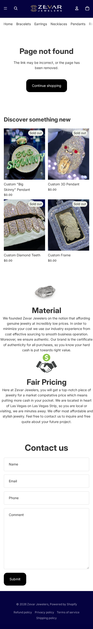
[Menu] (5, 8)
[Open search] (15, 8)
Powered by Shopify (63, 604)
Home (8, 24)
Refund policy (23, 612)
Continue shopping (46, 86)
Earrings (40, 24)
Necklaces (59, 24)
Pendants (78, 24)
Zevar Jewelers (37, 604)
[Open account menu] (77, 8)
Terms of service (68, 612)
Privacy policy (44, 612)
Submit (15, 579)
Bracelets (23, 24)
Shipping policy (46, 618)
